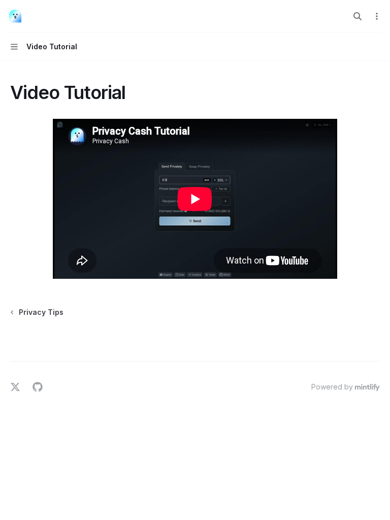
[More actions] (377, 16)
